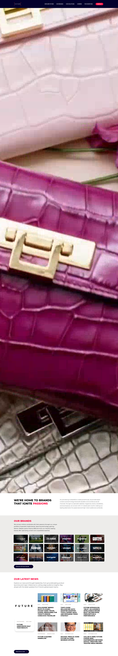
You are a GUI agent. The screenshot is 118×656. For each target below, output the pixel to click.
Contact (99, 4)
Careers (79, 4)
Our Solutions (70, 4)
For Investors (88, 4)
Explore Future (49, 4)
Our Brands (59, 4)
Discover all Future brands (22, 566)
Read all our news (20, 651)
